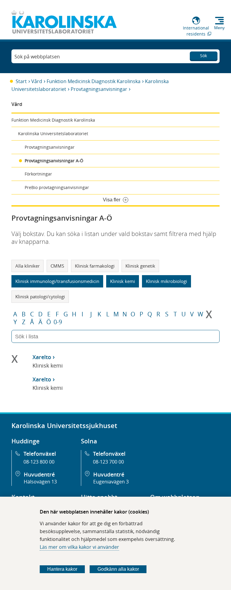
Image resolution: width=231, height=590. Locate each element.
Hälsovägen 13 (40, 481)
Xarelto (41, 357)
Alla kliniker (27, 266)
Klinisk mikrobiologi (166, 281)
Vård (36, 81)
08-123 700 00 (108, 461)
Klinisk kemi (122, 281)
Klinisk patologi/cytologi (40, 296)
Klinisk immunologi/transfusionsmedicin (57, 281)
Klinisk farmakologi (95, 266)
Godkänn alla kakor (118, 569)
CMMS (57, 266)
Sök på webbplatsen (37, 56)
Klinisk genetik (140, 266)
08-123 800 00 (38, 461)
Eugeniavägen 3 (111, 481)
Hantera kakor (62, 569)
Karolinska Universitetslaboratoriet (53, 133)
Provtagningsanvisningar (99, 89)
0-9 (58, 322)
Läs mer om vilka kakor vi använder (79, 547)
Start (21, 81)
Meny (219, 27)
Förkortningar (38, 174)
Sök (203, 55)
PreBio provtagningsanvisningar (57, 187)
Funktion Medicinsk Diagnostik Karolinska (93, 81)
